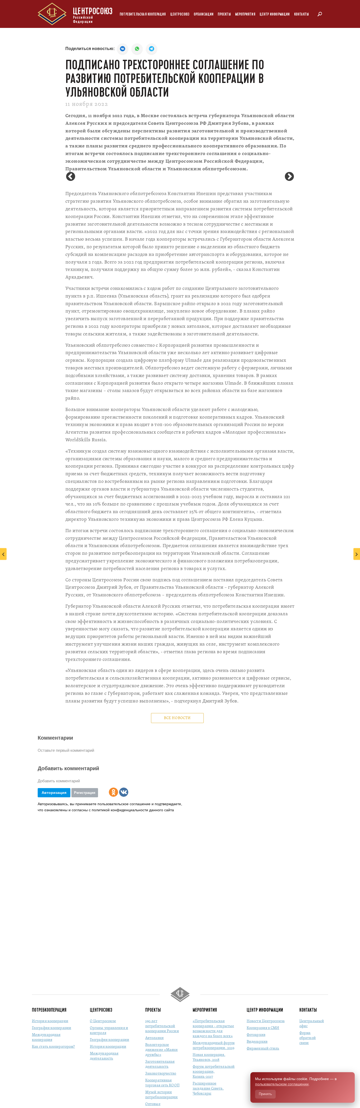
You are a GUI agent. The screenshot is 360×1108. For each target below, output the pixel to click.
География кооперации (51, 1028)
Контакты (301, 14)
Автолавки (154, 1038)
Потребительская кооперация (143, 14)
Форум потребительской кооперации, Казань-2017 (214, 1072)
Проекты (224, 14)
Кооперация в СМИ (263, 1028)
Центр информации (275, 14)
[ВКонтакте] (123, 792)
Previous (70, 177)
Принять (265, 1094)
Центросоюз (179, 14)
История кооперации (50, 1021)
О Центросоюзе (103, 1021)
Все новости (177, 718)
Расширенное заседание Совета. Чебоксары (208, 1088)
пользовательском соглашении (282, 1084)
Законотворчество (160, 1073)
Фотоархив (256, 1035)
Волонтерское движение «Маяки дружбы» (161, 1050)
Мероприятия (245, 14)
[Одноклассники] (113, 792)
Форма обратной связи (307, 1038)
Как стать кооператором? (53, 1047)
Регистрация (84, 793)
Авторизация (54, 792)
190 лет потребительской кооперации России (162, 1026)
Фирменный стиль (263, 1048)
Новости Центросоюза (266, 1021)
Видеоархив (257, 1042)
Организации (204, 14)
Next (289, 177)
